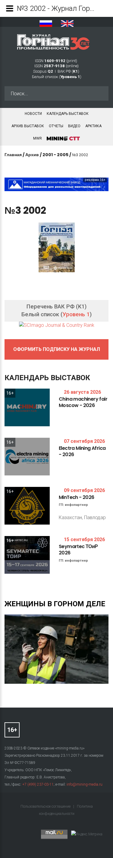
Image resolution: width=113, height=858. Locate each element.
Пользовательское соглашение (45, 806)
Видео (74, 126)
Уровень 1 (76, 314)
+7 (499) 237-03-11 (38, 784)
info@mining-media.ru (84, 784)
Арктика (93, 126)
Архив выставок (27, 126)
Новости (33, 114)
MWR (37, 138)
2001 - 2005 (55, 155)
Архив (32, 155)
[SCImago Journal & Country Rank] (56, 325)
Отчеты (56, 126)
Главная (13, 155)
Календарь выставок (68, 114)
